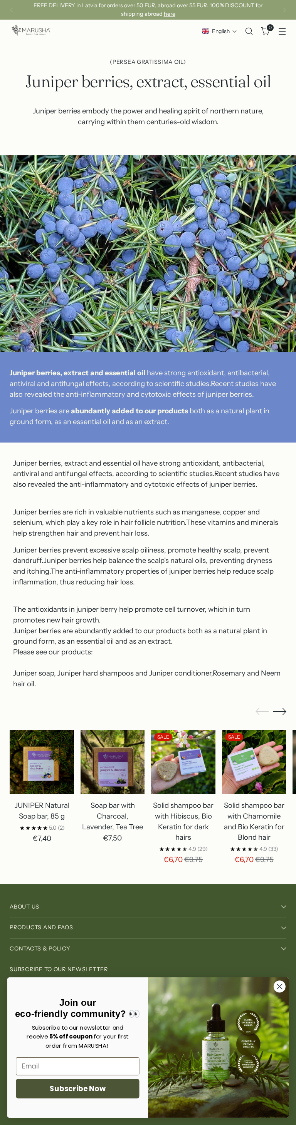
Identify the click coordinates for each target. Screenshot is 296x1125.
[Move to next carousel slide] (279, 711)
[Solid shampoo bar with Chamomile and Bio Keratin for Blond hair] (254, 762)
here (169, 13)
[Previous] (11, 10)
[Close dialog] (279, 986)
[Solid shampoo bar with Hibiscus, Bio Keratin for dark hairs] (183, 762)
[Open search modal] (249, 31)
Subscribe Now (77, 1088)
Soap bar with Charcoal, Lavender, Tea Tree (112, 816)
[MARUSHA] (31, 31)
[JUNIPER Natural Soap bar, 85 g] (42, 762)
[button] (219, 31)
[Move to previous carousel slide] (262, 711)
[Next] (284, 10)
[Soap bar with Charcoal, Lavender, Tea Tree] (113, 762)
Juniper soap (33, 673)
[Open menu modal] (282, 31)
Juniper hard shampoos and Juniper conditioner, (134, 673)
